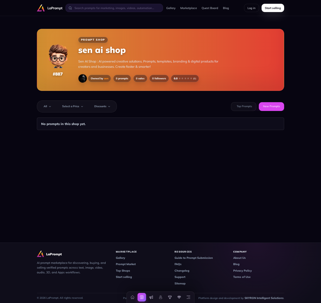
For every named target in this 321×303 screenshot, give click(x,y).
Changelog (182, 270)
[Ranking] (170, 297)
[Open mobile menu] (188, 297)
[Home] (132, 297)
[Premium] (179, 297)
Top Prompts (244, 106)
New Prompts (271, 106)
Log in (252, 8)
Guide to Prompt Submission (194, 258)
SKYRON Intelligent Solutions (264, 298)
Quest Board (210, 8)
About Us (239, 258)
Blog (226, 8)
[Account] (160, 297)
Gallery (171, 8)
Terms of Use (242, 277)
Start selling (124, 277)
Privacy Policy (242, 270)
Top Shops (123, 270)
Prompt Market (126, 264)
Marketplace (188, 8)
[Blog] (151, 297)
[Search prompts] (70, 8)
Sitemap (180, 283)
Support (180, 277)
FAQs (178, 264)
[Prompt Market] (142, 297)
